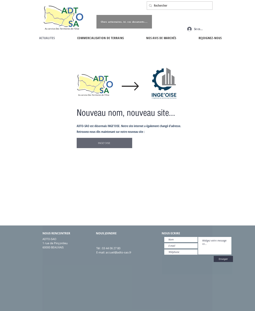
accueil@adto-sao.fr (118, 252)
